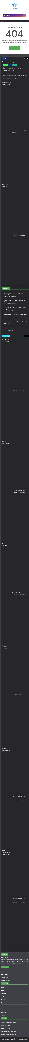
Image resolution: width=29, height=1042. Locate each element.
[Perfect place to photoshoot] (6, 234)
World (2, 1009)
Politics (3, 1006)
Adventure (3, 999)
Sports (3, 1003)
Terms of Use (4, 974)
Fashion (3, 1015)
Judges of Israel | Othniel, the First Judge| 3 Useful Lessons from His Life (15, 322)
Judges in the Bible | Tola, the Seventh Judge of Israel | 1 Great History (16, 315)
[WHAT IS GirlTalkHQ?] (6, 594)
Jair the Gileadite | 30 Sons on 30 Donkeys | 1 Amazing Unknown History (14, 294)
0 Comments (24, 72)
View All (26, 58)
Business (3, 1012)
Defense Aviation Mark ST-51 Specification (18, 797)
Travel (2, 987)
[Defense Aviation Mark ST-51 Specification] (6, 798)
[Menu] (2, 21)
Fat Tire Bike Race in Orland (18, 388)
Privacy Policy (4, 977)
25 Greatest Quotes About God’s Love (12, 329)
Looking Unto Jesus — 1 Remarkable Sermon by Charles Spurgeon (14, 301)
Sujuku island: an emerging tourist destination (13, 69)
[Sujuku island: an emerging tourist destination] (15, 62)
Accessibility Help (5, 980)
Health (2, 996)
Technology (4, 990)
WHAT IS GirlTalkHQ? (16, 592)
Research (3, 993)
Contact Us (4, 971)
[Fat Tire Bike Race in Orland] (6, 389)
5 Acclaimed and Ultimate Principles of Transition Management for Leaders (15, 308)
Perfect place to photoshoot (18, 233)
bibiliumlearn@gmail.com (16, 72)
